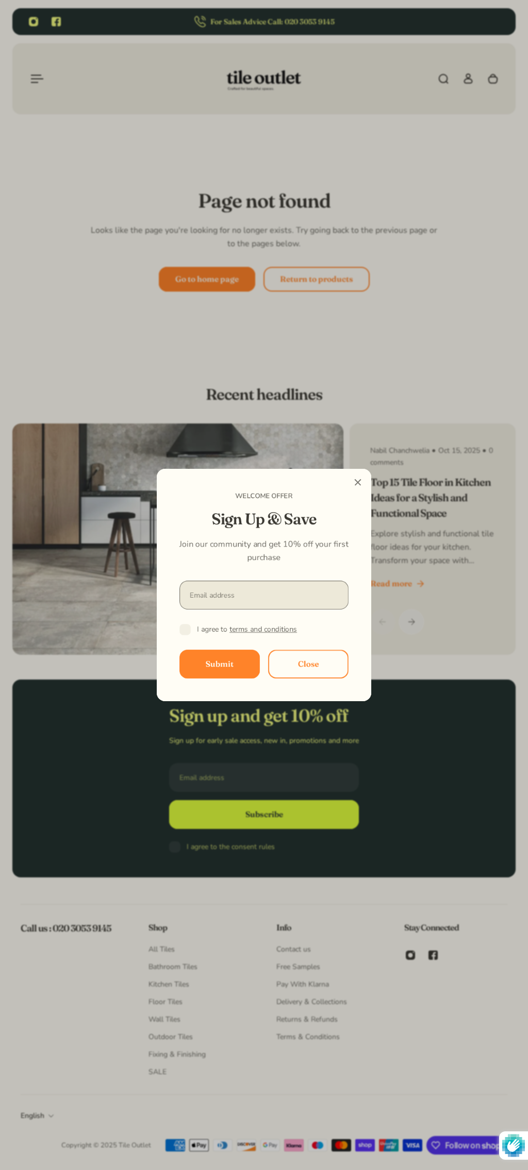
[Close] (358, 482)
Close (308, 664)
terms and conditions (263, 629)
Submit (220, 664)
